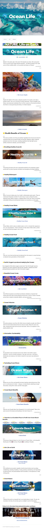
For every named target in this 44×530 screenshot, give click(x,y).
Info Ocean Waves (22, 377)
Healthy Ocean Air (22, 162)
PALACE (5, 39)
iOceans (14, 39)
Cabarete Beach (22, 435)
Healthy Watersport (23, 190)
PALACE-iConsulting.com (23, 518)
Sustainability (22, 347)
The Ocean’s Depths (22, 94)
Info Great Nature (22, 462)
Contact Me (17, 526)
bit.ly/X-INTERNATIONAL (22, 520)
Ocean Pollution (22, 318)
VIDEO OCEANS (22, 129)
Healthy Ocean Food (22, 250)
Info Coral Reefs (22, 289)
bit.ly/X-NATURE (22, 57)
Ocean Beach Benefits (22, 404)
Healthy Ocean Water (22, 221)
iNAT (10, 39)
